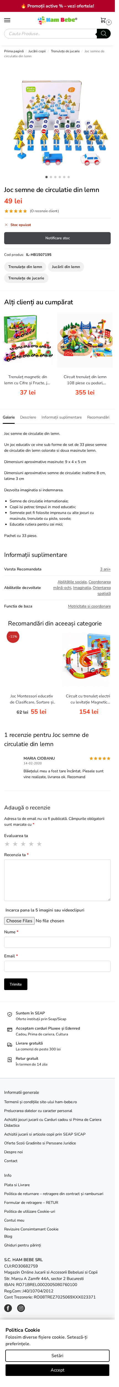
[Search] (104, 33)
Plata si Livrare (17, 1185)
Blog (8, 1236)
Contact (10, 1160)
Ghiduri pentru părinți (22, 1245)
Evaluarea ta (16, 835)
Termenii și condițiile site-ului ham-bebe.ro (40, 1102)
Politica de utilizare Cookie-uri (29, 1211)
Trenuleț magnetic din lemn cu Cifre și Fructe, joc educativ (27, 380)
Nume (11, 932)
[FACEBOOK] (8, 1310)
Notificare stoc (57, 238)
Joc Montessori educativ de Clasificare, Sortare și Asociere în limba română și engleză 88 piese (31, 699)
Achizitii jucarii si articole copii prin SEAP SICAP (45, 1134)
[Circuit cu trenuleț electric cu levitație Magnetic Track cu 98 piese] (89, 659)
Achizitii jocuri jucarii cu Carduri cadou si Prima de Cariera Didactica (52, 1122)
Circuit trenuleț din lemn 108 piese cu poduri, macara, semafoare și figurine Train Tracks (85, 380)
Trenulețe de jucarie (65, 51)
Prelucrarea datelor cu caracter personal (38, 1110)
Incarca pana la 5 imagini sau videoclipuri (45, 910)
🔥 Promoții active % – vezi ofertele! (57, 6)
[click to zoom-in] (59, 117)
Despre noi (13, 1152)
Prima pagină (14, 51)
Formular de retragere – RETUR (31, 1202)
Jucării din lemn (66, 266)
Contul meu (14, 1220)
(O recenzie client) (44, 211)
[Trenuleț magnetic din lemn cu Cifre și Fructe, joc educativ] (27, 340)
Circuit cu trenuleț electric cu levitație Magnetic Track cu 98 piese (89, 699)
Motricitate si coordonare (89, 606)
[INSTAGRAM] (21, 1310)
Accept (57, 1370)
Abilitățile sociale (72, 582)
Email (11, 956)
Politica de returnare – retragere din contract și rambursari (53, 1193)
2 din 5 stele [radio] (15, 844)
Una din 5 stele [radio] (7, 844)
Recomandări (98, 417)
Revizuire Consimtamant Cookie (31, 1229)
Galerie (9, 417)
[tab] (8, 416)
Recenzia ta (16, 855)
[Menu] (12, 20)
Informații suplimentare (62, 417)
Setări (57, 1356)
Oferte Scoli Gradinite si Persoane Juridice (40, 1143)
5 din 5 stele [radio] (39, 844)
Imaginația (82, 587)
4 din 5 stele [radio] (31, 844)
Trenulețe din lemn (25, 266)
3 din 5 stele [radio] (23, 844)
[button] (104, 21)
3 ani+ (105, 569)
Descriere (28, 417)
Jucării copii (37, 51)
